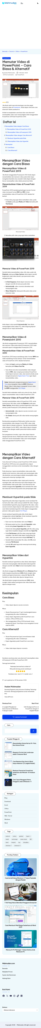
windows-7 (8, 845)
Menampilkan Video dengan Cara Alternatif (19, 135)
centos (14, 836)
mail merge (15, 839)
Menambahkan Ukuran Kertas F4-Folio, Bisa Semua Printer (24, 744)
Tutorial (11, 51)
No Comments (9, 74)
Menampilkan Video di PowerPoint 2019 (19, 129)
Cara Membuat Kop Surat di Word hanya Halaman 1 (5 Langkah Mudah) (24, 762)
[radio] (17, 671)
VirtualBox (26, 842)
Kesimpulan (9, 144)
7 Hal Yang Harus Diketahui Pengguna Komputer (20, 903)
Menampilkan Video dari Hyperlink (18, 141)
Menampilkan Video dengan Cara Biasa (17, 126)
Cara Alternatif (12, 150)
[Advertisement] (20, 27)
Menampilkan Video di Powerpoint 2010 (19, 132)
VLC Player (22, 388)
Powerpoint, (17, 107)
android (8, 836)
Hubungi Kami (6, 978)
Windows (7, 819)
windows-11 (17, 845)
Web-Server (8, 816)
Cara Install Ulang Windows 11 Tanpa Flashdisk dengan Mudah (20, 879)
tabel (7, 842)
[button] (8, 697)
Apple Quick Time (23, 376)
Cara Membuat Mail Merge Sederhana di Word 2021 (20, 926)
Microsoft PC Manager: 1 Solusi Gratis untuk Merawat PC (20, 951)
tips (19, 842)
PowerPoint (24, 51)
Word (6, 823)
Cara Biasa (10, 147)
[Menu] (22, 3)
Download (7, 801)
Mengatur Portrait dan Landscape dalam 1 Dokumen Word (23, 753)
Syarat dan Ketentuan (9, 975)
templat (13, 842)
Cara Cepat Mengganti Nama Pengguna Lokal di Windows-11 (22, 780)
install (7, 839)
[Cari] (33, 731)
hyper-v (28, 836)
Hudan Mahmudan (12, 686)
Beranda (4, 51)
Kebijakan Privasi (7, 972)
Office (17, 51)
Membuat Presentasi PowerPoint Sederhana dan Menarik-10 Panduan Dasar (24, 772)
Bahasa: (4, 1007)
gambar (21, 836)
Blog (5, 798)
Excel (6, 805)
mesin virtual (23, 839)
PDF (31, 839)
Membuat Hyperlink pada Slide (16, 138)
